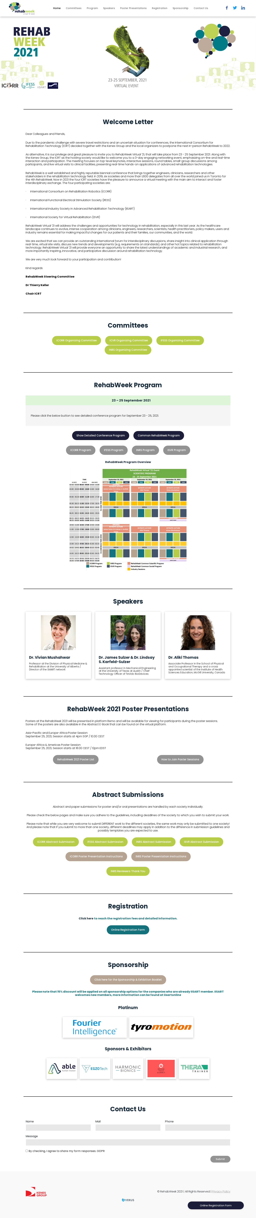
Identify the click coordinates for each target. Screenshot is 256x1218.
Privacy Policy (221, 1191)
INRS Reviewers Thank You (128, 871)
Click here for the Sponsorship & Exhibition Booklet (128, 979)
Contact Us (201, 8)
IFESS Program (113, 450)
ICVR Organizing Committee (129, 340)
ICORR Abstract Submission (56, 842)
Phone (169, 1121)
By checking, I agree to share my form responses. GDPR (67, 1151)
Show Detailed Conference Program (100, 435)
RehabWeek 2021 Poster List (75, 759)
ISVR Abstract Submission (201, 842)
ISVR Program (177, 450)
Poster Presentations (133, 8)
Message (32, 1136)
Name (30, 1121)
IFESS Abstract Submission (105, 842)
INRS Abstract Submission (153, 842)
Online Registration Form (128, 930)
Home (57, 8)
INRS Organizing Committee (128, 350)
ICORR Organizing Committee (76, 340)
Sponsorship (180, 8)
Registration (159, 8)
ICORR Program (80, 450)
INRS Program (145, 450)
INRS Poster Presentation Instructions (161, 856)
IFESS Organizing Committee (180, 340)
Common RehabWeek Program (159, 435)
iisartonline (172, 995)
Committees (74, 8)
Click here (86, 918)
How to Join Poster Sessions (180, 759)
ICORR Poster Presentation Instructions (96, 856)
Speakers (109, 8)
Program (92, 8)
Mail (98, 1121)
